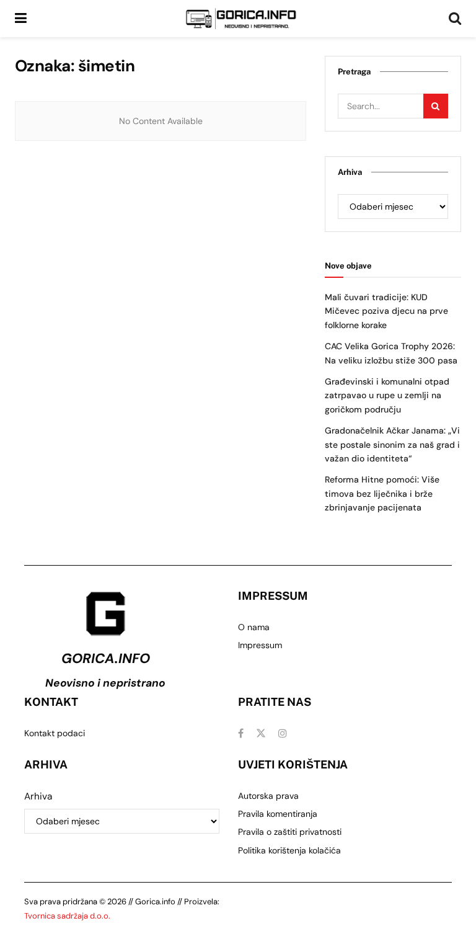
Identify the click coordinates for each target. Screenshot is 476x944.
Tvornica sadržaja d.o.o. (67, 916)
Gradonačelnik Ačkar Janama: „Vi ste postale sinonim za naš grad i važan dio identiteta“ (392, 444)
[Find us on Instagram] (282, 733)
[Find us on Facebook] (241, 733)
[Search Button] (455, 18)
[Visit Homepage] (241, 18)
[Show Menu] (21, 18)
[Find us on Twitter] (261, 733)
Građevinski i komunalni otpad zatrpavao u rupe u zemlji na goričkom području (387, 395)
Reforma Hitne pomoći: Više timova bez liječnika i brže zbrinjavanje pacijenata (382, 493)
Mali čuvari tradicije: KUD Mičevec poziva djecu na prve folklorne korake (386, 311)
